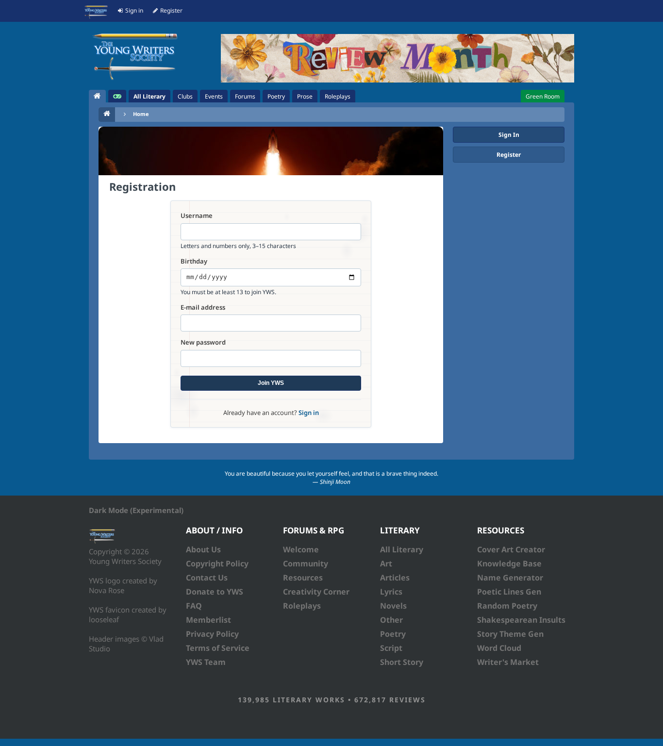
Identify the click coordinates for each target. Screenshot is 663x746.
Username (197, 216)
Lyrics (391, 591)
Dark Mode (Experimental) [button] (136, 510)
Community (305, 563)
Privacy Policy (212, 634)
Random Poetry (507, 605)
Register (509, 154)
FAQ (194, 605)
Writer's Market (508, 662)
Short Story (401, 662)
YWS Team (206, 662)
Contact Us (207, 577)
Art (386, 563)
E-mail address (203, 307)
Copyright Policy (217, 563)
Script (391, 648)
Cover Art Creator (511, 549)
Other (391, 619)
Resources (303, 577)
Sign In (508, 135)
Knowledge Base (509, 563)
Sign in (308, 412)
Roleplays (302, 605)
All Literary (401, 549)
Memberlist (208, 619)
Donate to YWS (214, 591)
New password (203, 342)
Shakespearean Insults (521, 619)
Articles (395, 577)
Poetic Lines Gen (509, 591)
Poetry (393, 634)
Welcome (301, 549)
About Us (203, 549)
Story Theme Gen (510, 634)
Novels (393, 605)
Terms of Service (217, 648)
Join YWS (271, 383)
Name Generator (510, 577)
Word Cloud (499, 648)
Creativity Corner (316, 591)
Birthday (194, 261)
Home (141, 113)
